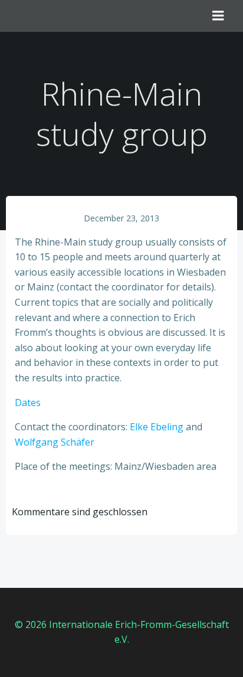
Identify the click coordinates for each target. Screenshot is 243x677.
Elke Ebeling (156, 426)
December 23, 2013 (121, 218)
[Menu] (218, 16)
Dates (28, 402)
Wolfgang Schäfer (54, 442)
